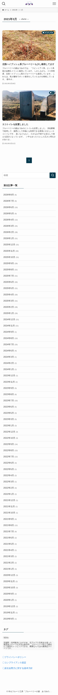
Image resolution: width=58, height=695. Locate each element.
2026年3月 (10, 226)
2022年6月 (10, 463)
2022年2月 (10, 488)
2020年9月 (10, 594)
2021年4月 (10, 550)
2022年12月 (10, 432)
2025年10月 (11, 257)
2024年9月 (10, 332)
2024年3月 (10, 357)
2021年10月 (10, 513)
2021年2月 (10, 563)
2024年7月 (10, 344)
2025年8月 (10, 269)
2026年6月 (10, 207)
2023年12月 (10, 375)
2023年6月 (10, 407)
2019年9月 (10, 619)
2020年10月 (10, 587)
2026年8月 (10, 195)
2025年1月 (10, 313)
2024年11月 (11, 326)
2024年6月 (10, 351)
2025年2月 (10, 307)
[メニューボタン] (54, 3)
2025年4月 (10, 294)
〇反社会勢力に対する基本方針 (17, 668)
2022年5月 (10, 469)
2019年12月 (10, 606)
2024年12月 (11, 319)
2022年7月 (10, 456)
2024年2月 (10, 363)
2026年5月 (10, 213)
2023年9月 (10, 388)
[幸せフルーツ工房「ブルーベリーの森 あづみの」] (29, 3)
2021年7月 (10, 531)
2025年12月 (11, 244)
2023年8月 (10, 394)
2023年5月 (10, 413)
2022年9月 (10, 444)
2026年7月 (10, 201)
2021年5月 (10, 544)
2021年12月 (10, 500)
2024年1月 (10, 369)
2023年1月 (10, 425)
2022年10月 (10, 438)
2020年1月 (10, 600)
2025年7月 (10, 276)
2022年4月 (10, 475)
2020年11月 (10, 581)
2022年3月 (10, 481)
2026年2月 (10, 232)
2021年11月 (10, 506)
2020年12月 (10, 575)
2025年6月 (10, 282)
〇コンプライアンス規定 (14, 662)
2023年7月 (10, 400)
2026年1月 (10, 238)
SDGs (6, 638)
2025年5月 (10, 288)
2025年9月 (10, 263)
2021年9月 (10, 519)
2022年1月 (10, 494)
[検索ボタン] (3, 3)
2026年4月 (10, 220)
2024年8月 (10, 338)
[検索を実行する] (52, 175)
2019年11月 (10, 612)
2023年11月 (10, 382)
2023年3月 (10, 419)
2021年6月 (10, 538)
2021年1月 (10, 569)
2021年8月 (10, 525)
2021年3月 (10, 556)
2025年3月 (10, 301)
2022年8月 (10, 450)
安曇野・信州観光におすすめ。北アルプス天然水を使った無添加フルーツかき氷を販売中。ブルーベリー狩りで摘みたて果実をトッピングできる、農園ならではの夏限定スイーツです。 (28, 645)
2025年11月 (11, 251)
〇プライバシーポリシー (14, 657)
